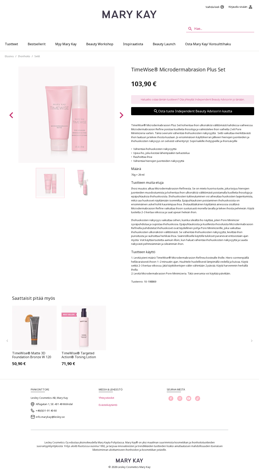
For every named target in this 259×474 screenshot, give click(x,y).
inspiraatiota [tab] (133, 44)
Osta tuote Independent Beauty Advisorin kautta (195, 111)
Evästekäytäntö (108, 405)
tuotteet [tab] (11, 44)
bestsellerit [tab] (37, 44)
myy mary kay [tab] (65, 44)
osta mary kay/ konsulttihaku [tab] (208, 44)
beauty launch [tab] (164, 44)
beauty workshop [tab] (99, 44)
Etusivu (9, 56)
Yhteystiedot (106, 398)
